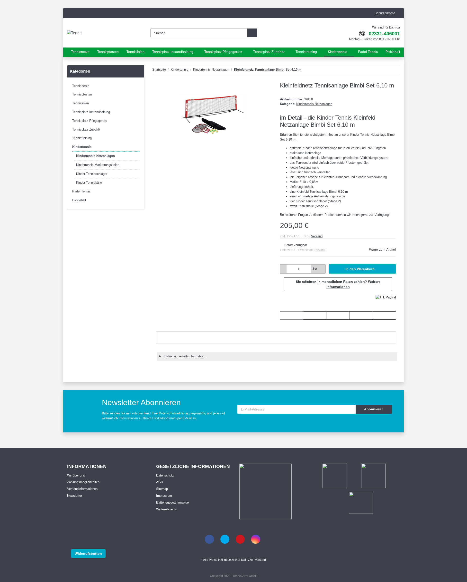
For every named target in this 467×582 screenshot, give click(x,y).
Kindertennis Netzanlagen (314, 104)
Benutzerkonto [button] (383, 13)
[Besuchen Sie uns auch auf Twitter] (225, 539)
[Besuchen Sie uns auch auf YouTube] (240, 539)
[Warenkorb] (314, 33)
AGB (159, 482)
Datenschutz (165, 475)
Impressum (164, 495)
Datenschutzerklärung (174, 413)
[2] (386, 297)
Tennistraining (82, 138)
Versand (317, 236)
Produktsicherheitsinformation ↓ (184, 356)
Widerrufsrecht (166, 509)
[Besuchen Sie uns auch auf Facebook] (209, 539)
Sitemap (162, 489)
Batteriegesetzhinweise (172, 502)
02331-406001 (384, 33)
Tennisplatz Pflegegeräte (89, 121)
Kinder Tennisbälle (89, 182)
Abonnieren (374, 409)
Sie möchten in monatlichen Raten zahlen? (338, 284)
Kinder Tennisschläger (91, 174)
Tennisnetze (80, 86)
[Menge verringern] (283, 269)
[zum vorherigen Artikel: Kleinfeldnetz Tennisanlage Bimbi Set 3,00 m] (385, 70)
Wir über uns (76, 475)
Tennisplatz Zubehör (86, 129)
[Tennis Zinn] (79, 33)
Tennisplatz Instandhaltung (91, 112)
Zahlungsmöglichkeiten (83, 482)
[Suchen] (252, 33)
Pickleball (79, 200)
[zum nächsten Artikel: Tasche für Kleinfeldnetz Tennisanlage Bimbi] (395, 70)
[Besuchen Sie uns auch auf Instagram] (255, 539)
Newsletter (74, 495)
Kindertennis (81, 147)
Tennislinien (80, 103)
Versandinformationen (82, 489)
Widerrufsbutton (88, 553)
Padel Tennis (81, 191)
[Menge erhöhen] (322, 269)
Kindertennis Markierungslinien (97, 165)
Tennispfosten (82, 94)
